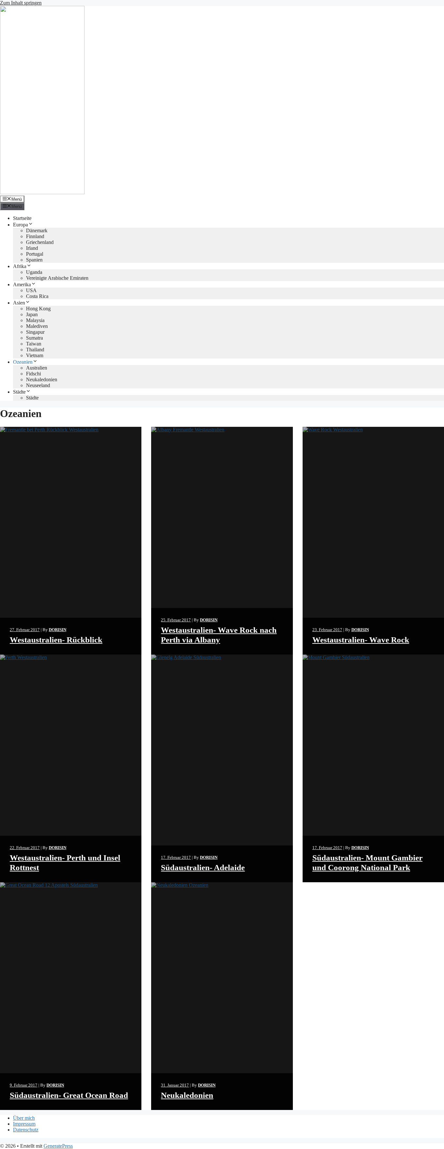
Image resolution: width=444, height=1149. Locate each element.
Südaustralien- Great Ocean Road (69, 1095)
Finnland (35, 236)
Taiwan (33, 343)
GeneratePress (58, 1146)
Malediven (37, 326)
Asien (19, 302)
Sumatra (34, 338)
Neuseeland (38, 385)
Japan (32, 314)
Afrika (19, 266)
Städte (19, 392)
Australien (36, 368)
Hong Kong (38, 308)
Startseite (22, 218)
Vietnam (34, 355)
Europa (20, 224)
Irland (32, 248)
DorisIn (57, 629)
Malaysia (35, 320)
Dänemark (36, 230)
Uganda (34, 272)
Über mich (24, 1118)
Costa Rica (37, 296)
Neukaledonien (41, 379)
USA (31, 290)
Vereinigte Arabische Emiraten (57, 278)
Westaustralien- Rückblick (56, 639)
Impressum (24, 1124)
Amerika (22, 284)
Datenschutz (25, 1129)
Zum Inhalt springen (21, 3)
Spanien (34, 260)
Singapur (35, 332)
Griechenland (40, 242)
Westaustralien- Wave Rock (360, 639)
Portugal (34, 254)
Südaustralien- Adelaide (203, 867)
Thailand (35, 349)
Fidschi (33, 373)
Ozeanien (23, 362)
